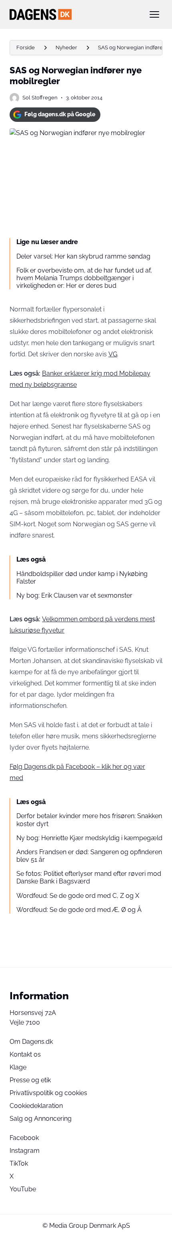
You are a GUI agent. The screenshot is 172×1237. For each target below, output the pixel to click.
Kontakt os (25, 1054)
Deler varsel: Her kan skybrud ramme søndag (83, 256)
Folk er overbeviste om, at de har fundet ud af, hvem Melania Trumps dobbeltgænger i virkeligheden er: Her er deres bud (84, 278)
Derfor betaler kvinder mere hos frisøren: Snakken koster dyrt (89, 819)
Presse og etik (30, 1080)
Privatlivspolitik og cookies (48, 1093)
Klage (18, 1067)
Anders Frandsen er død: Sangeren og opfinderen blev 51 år (89, 855)
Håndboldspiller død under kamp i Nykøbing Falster (82, 577)
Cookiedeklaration (36, 1106)
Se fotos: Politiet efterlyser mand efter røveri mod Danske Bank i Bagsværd (88, 877)
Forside (25, 47)
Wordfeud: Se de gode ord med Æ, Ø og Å (79, 910)
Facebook (24, 1138)
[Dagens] (73, 14)
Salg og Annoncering (41, 1118)
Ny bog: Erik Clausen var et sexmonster (74, 595)
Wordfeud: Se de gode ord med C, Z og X (77, 895)
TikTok (19, 1163)
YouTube (23, 1189)
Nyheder (66, 47)
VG (112, 354)
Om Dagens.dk (31, 1041)
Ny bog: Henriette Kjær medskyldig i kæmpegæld (89, 838)
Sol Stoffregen (40, 98)
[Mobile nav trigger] (154, 14)
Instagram (25, 1150)
